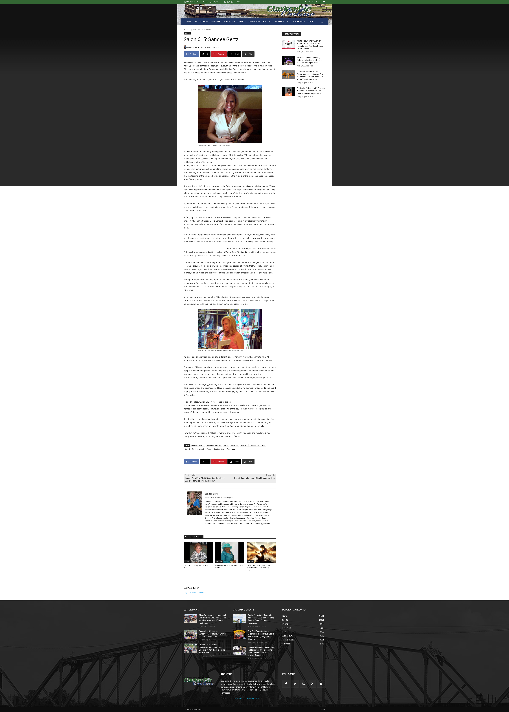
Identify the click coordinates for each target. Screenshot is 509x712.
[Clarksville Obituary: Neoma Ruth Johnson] (198, 552)
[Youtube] (323, 1)
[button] (322, 21)
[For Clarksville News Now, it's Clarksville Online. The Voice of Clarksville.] (199, 682)
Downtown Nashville (214, 445)
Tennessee (231, 449)
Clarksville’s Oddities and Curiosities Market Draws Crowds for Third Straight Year (212, 633)
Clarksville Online (197, 445)
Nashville (244, 445)
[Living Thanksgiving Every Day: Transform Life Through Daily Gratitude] (261, 552)
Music (226, 445)
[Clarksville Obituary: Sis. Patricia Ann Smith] (229, 552)
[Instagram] (309, 1)
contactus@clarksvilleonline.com (245, 698)
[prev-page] (185, 576)
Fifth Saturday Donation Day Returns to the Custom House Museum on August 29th (309, 60)
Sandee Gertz (193, 47)
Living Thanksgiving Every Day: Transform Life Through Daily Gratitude (258, 567)
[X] (320, 1)
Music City (234, 445)
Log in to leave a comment (195, 592)
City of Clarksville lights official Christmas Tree (254, 478)
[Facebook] (305, 1)
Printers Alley (219, 449)
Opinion (193, 29)
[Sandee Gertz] (185, 47)
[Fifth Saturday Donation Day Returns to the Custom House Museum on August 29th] (288, 60)
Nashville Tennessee (257, 445)
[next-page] (189, 576)
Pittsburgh (200, 449)
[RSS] (316, 1)
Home (186, 29)
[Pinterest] (312, 1)
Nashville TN (189, 449)
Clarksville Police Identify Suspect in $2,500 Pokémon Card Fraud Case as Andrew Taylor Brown (311, 90)
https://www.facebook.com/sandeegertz (219, 498)
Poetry (209, 449)
